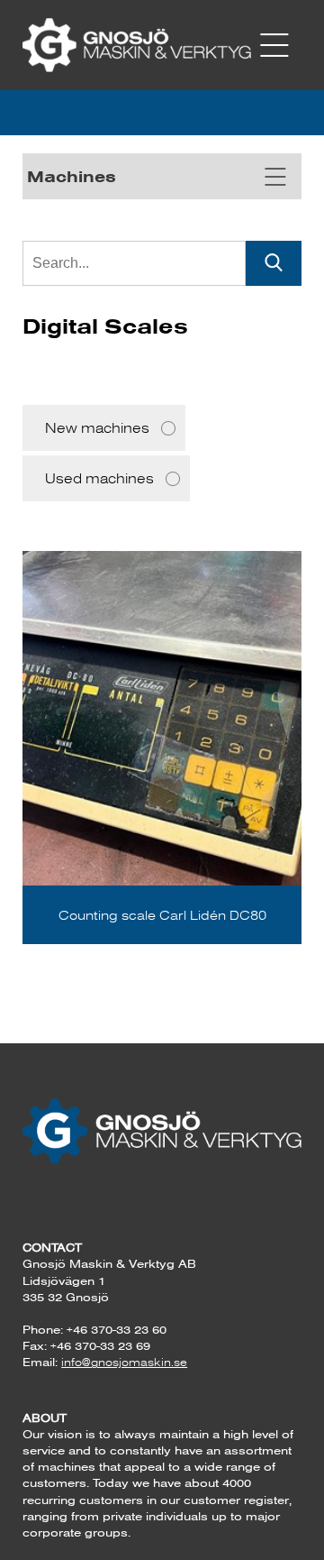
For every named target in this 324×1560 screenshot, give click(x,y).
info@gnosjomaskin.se (124, 1362)
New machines (97, 428)
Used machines (99, 478)
